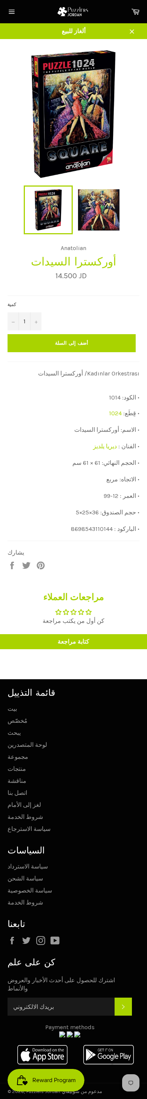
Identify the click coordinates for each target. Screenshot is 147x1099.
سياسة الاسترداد (28, 866)
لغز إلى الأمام (24, 804)
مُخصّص (18, 720)
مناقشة (17, 780)
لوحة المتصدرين (27, 744)
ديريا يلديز (105, 446)
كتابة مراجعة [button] (73, 641)
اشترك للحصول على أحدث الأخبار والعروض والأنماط (61, 984)
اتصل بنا (17, 792)
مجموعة (18, 756)
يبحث (14, 732)
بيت (12, 708)
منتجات (17, 768)
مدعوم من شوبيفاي (82, 1091)
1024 (115, 413)
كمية (12, 304)
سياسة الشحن (25, 878)
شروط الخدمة (25, 816)
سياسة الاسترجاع (29, 828)
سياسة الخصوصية (30, 890)
